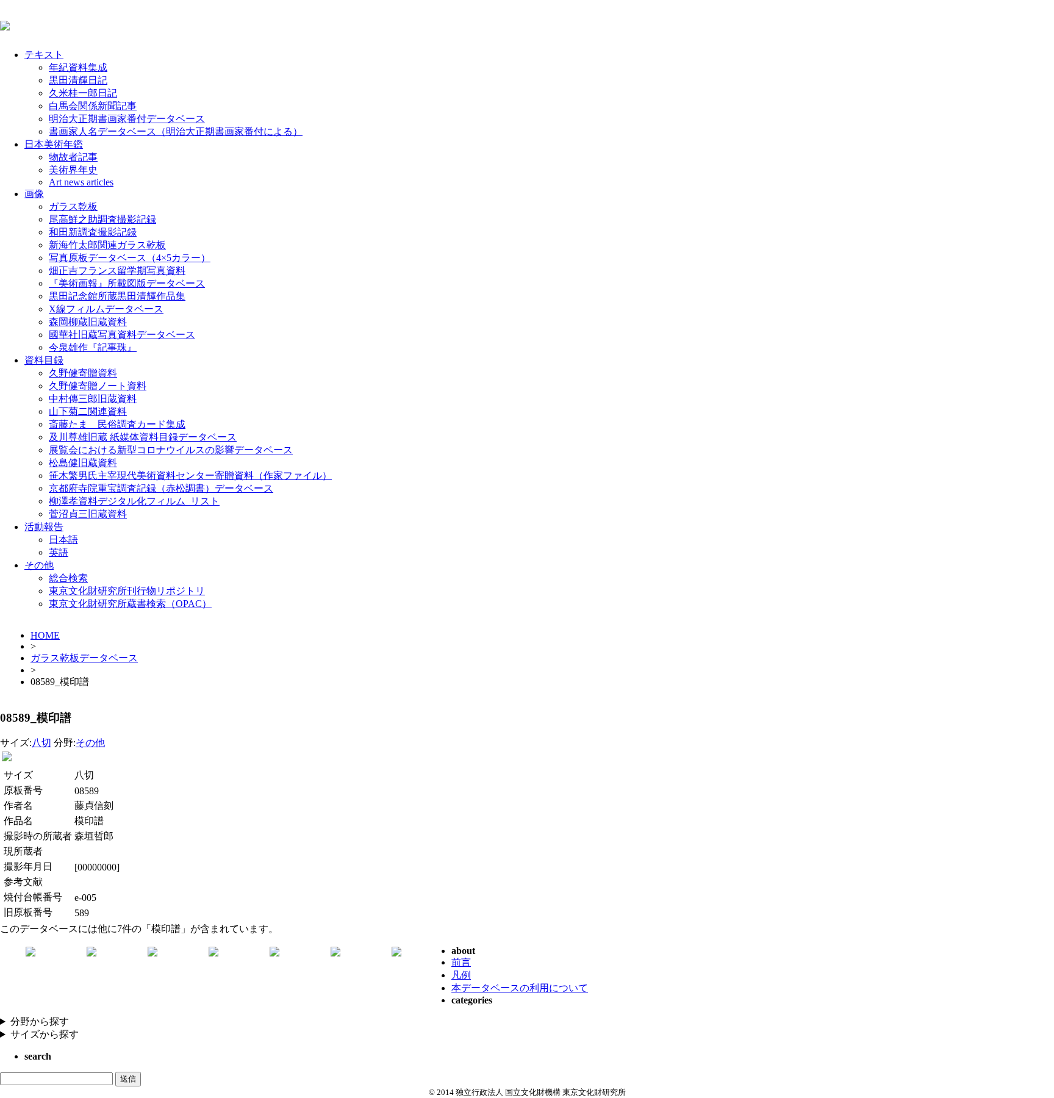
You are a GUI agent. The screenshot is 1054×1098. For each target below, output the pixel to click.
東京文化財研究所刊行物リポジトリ (127, 591)
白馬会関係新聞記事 (93, 106)
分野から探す (39, 1021)
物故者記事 (73, 157)
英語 (58, 552)
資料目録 (43, 360)
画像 (34, 193)
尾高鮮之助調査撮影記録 (102, 219)
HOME (45, 635)
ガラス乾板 (73, 206)
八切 (41, 742)
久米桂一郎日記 (83, 93)
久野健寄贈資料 (83, 373)
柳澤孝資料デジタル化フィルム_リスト (134, 501)
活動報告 (43, 527)
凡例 (461, 975)
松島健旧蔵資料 (83, 463)
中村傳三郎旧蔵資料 (93, 398)
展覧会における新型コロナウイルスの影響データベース (171, 450)
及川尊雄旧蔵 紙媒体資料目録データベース (143, 437)
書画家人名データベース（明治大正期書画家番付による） (176, 131)
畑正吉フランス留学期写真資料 (117, 270)
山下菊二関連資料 (88, 411)
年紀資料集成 (78, 67)
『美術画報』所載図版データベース (127, 283)
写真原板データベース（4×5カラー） (129, 258)
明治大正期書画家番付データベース (127, 118)
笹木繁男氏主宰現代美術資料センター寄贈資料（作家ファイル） (190, 475)
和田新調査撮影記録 (93, 232)
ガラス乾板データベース (84, 658)
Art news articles (81, 182)
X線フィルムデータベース (106, 309)
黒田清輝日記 (78, 80)
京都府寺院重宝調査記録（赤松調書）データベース (161, 488)
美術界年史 (73, 170)
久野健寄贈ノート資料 (97, 386)
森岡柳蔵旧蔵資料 (88, 322)
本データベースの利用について (519, 988)
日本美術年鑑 (53, 144)
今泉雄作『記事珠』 (93, 347)
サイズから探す (44, 1034)
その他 (39, 565)
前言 (461, 962)
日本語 (63, 539)
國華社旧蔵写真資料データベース (122, 334)
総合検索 (68, 578)
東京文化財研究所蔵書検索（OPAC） (130, 603)
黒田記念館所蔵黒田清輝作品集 (117, 296)
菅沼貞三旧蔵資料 (88, 514)
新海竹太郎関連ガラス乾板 (107, 245)
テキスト (43, 54)
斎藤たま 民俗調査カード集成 (117, 424)
